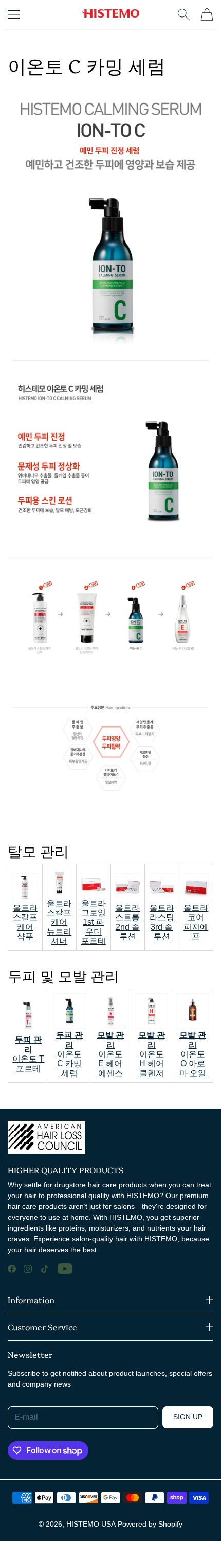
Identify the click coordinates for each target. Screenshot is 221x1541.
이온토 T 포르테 (28, 1053)
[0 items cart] (206, 14)
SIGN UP (187, 1417)
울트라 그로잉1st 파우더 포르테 (93, 922)
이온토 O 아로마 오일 (192, 1054)
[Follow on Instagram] (28, 1268)
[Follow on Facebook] (12, 1268)
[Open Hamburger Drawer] (14, 14)
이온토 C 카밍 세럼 (69, 1054)
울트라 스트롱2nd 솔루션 (127, 922)
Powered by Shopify (150, 1524)
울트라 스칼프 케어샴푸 (25, 922)
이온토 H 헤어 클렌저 (151, 1054)
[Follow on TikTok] (45, 1268)
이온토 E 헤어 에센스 (110, 1054)
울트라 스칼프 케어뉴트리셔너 (59, 922)
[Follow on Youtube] (65, 1268)
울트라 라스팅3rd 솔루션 (162, 922)
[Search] (183, 14)
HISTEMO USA (91, 1524)
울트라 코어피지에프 (195, 922)
